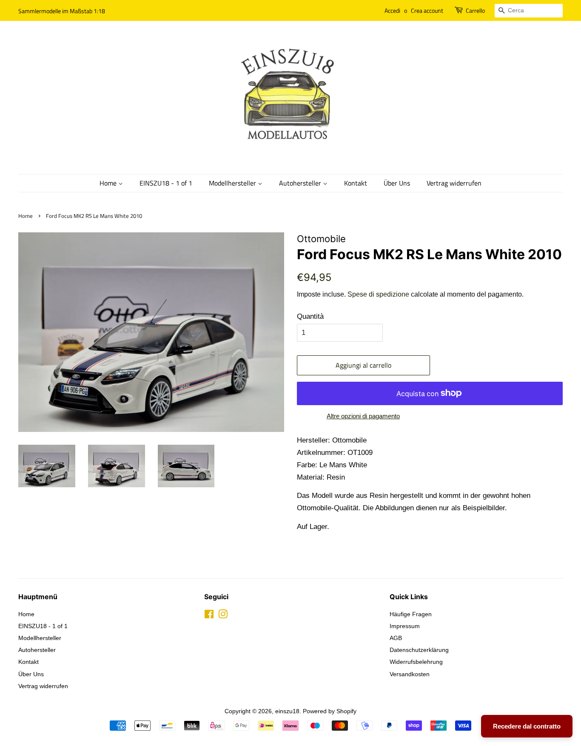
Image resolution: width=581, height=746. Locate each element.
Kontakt (355, 183)
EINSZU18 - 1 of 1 (166, 183)
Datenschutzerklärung (419, 649)
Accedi (392, 10)
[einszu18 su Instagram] (223, 615)
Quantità (310, 316)
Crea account (427, 10)
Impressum (405, 626)
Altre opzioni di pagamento (363, 416)
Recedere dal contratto (527, 726)
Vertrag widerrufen (454, 183)
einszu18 (287, 711)
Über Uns (397, 183)
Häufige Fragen (411, 614)
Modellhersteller (233, 183)
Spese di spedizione (378, 294)
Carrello (475, 10)
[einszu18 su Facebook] (209, 615)
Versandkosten (410, 674)
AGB (396, 638)
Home (109, 183)
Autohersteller (301, 183)
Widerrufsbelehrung (416, 661)
